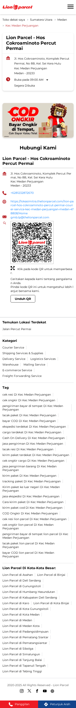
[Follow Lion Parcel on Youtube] (46, 691)
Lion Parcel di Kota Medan (21, 614)
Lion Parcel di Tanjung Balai (22, 660)
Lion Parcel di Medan (17, 620)
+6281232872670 (22, 193)
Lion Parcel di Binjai (51, 574)
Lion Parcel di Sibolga (17, 648)
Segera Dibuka (24, 85)
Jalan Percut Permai (16, 329)
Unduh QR (23, 299)
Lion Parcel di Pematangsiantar (24, 643)
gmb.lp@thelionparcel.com (30, 217)
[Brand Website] (53, 691)
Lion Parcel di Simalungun (21, 654)
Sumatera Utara (41, 19)
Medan (62, 19)
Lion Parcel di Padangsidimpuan (25, 631)
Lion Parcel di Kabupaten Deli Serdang (29, 597)
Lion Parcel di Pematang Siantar (25, 637)
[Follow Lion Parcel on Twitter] (30, 691)
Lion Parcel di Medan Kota (21, 626)
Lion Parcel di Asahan (17, 574)
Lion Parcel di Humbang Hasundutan (28, 591)
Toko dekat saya (13, 19)
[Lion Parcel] (17, 7)
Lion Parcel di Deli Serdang (21, 580)
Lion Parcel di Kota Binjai (51, 603)
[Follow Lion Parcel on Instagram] (23, 691)
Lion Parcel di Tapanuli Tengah (24, 665)
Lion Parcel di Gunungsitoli (21, 586)
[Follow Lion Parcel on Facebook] (38, 691)
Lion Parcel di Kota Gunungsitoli (25, 608)
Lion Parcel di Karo (15, 603)
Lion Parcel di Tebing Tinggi (22, 671)
